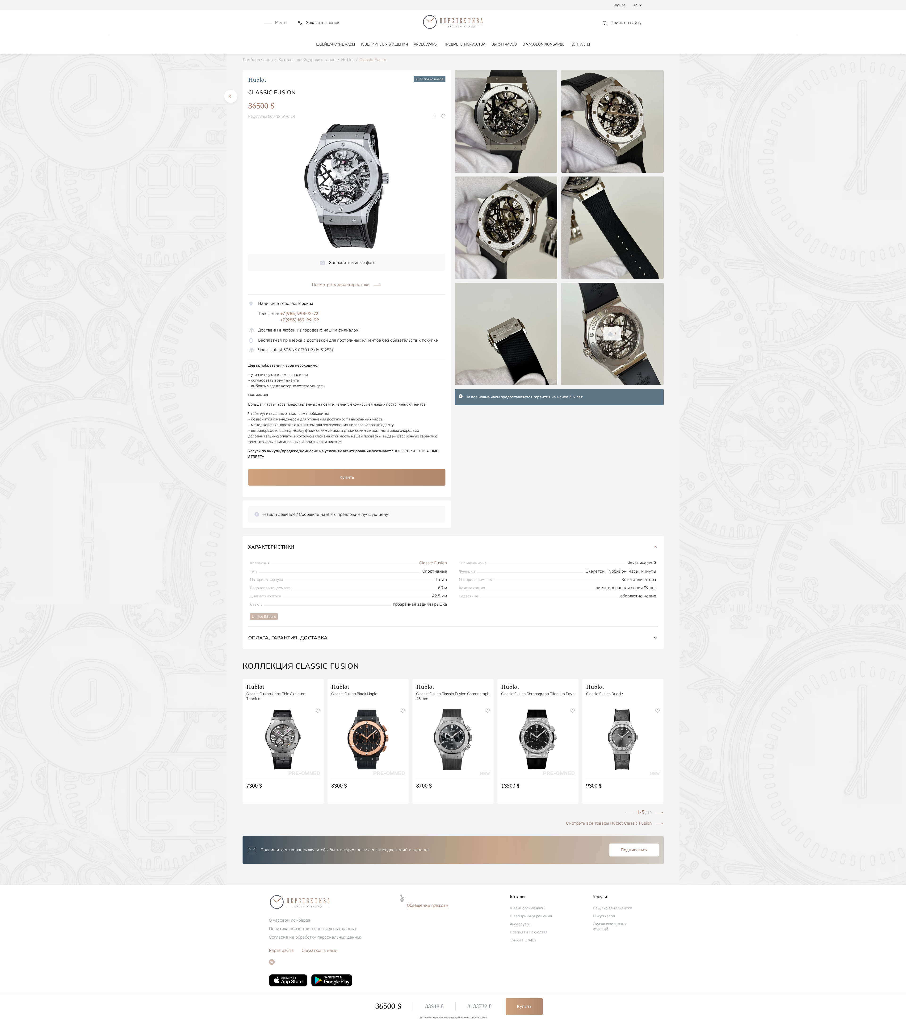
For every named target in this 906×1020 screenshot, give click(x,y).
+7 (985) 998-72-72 (299, 313)
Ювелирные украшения (384, 44)
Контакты (580, 44)
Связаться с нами (319, 950)
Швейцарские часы (335, 44)
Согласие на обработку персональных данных (315, 937)
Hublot (257, 80)
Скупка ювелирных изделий (610, 926)
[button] (275, 23)
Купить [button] (347, 477)
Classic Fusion (433, 563)
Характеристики (271, 547)
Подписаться (634, 849)
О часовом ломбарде (543, 44)
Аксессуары (425, 44)
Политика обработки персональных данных (313, 928)
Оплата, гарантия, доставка (288, 638)
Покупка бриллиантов (612, 908)
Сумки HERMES (523, 940)
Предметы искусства (464, 44)
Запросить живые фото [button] (352, 262)
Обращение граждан (427, 905)
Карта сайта (281, 950)
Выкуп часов (504, 44)
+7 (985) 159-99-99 (299, 320)
